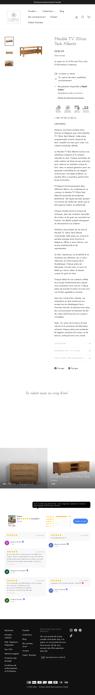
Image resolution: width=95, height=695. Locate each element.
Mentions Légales (12, 653)
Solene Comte (15, 542)
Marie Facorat (59, 589)
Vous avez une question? (69, 358)
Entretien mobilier (8, 636)
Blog (62, 11)
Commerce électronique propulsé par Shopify (53, 687)
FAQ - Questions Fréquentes (11, 643)
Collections (48, 11)
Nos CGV (9, 649)
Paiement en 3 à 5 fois (67, 351)
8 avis (56, 592)
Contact (53, 16)
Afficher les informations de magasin (71, 98)
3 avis (12, 544)
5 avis (12, 602)
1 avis (56, 546)
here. (59, 506)
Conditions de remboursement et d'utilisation (11, 668)
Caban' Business (35, 22)
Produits (32, 11)
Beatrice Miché (60, 544)
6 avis (12, 573)
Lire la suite (10, 564)
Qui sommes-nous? (37, 16)
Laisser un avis (80, 521)
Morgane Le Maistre (18, 570)
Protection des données (10, 659)
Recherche (9, 630)
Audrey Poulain (16, 599)
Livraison (60, 343)
